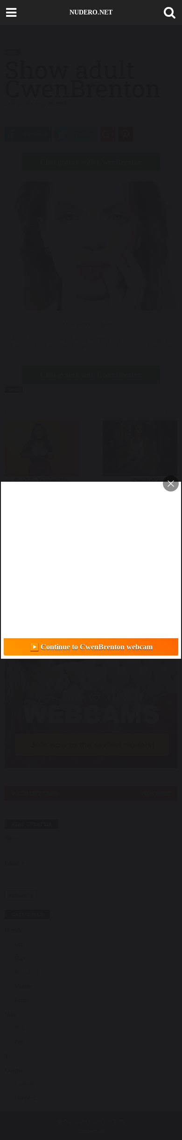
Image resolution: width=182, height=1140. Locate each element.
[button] (167, 12)
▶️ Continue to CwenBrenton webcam (91, 647)
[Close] (171, 483)
